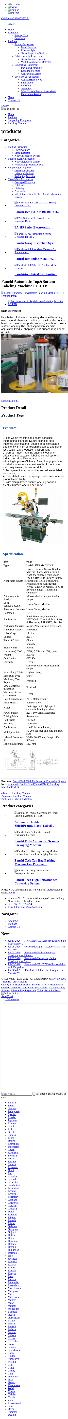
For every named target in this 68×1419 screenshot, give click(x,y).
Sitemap (7, 981)
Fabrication (27, 82)
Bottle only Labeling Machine (17, 799)
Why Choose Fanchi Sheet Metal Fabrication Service (38, 93)
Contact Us (14, 100)
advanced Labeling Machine (16, 793)
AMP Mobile (20, 981)
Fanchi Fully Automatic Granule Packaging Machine (37, 843)
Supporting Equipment (26, 65)
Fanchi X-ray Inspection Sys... (35, 243)
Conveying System (31, 73)
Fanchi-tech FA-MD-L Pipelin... (36, 274)
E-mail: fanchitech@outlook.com (25, 907)
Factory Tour (21, 35)
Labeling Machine (30, 70)
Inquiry (11, 892)
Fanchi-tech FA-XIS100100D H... (37, 212)
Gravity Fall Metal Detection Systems (20, 984)
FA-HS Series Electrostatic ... (34, 227)
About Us (13, 32)
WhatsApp (12, 999)
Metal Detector (29, 47)
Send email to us (9, 400)
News (11, 97)
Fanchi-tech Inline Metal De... (34, 258)
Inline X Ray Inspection (23, 990)
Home (11, 29)
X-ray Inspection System (34, 53)
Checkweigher (28, 50)
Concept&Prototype (31, 79)
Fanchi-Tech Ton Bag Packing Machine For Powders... (35, 862)
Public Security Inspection (28, 56)
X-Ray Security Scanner (35, 987)
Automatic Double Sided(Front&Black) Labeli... (34, 823)
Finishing (26, 85)
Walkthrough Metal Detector (36, 62)
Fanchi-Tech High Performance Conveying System (39, 781)
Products (12, 41)
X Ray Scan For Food (48, 990)
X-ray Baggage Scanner (33, 59)
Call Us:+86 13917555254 (15, 18)
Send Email (7, 996)
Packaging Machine (31, 67)
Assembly (26, 88)
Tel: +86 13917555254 (20, 904)
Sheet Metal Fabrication (27, 76)
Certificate (20, 38)
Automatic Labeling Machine (16, 796)
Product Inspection (24, 44)
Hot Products (59, 978)
